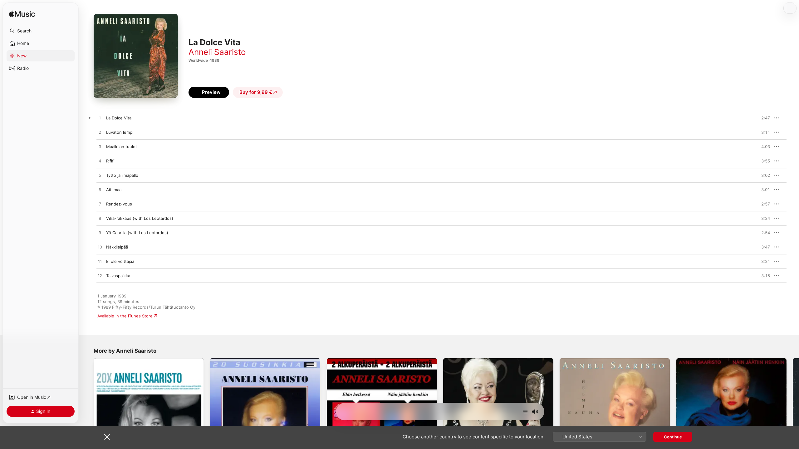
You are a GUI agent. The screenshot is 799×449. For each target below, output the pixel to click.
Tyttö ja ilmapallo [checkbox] (122, 175)
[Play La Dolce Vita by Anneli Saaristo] (100, 118)
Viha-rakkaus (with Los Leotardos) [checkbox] (139, 218)
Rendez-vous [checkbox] (119, 203)
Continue (673, 436)
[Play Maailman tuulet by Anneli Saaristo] (100, 147)
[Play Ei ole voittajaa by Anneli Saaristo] (100, 261)
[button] (40, 31)
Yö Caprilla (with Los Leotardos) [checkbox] (137, 232)
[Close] (107, 437)
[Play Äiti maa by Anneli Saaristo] (100, 190)
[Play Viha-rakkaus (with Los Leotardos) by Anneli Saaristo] (100, 218)
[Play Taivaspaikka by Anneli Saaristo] (100, 276)
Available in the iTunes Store (125, 315)
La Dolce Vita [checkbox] (118, 117)
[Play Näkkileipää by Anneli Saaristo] (100, 247)
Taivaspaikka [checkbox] (118, 275)
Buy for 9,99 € (255, 92)
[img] (22, 14)
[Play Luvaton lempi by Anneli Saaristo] (100, 132)
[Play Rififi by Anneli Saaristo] (100, 161)
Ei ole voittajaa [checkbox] (120, 261)
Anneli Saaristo (217, 52)
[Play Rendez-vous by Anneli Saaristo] (100, 204)
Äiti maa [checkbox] (113, 189)
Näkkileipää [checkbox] (117, 246)
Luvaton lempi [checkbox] (119, 132)
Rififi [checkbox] (110, 160)
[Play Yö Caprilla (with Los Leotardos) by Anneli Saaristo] (100, 233)
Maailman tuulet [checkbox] (121, 146)
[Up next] (525, 411)
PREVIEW (763, 118)
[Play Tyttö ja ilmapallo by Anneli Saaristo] (100, 175)
